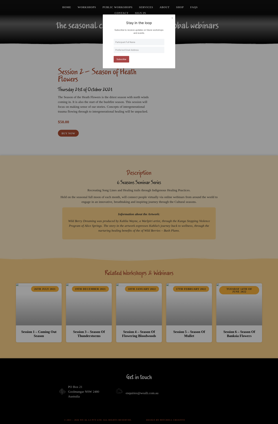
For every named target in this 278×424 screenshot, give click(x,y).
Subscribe (121, 59)
